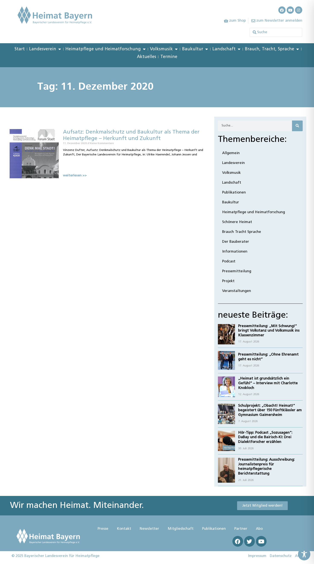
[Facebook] (282, 10)
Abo (259, 529)
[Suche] (297, 126)
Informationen (234, 251)
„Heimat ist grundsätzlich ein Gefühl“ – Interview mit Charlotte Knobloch (268, 383)
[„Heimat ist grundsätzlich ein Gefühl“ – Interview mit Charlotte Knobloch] (226, 386)
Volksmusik (161, 49)
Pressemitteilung (236, 271)
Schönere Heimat (237, 222)
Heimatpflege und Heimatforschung (103, 49)
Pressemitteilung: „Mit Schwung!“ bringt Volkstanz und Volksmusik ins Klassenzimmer (268, 330)
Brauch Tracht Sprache (241, 232)
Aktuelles (146, 57)
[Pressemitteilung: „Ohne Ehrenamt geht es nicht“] (226, 360)
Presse (103, 529)
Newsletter (149, 529)
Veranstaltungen (236, 291)
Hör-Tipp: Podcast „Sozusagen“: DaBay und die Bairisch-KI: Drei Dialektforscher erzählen (265, 437)
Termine (168, 57)
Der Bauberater (235, 242)
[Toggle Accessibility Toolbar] (304, 554)
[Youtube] (290, 10)
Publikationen (234, 192)
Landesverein (42, 49)
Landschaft (224, 49)
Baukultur (192, 49)
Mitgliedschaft (181, 529)
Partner (240, 529)
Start (20, 49)
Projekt (228, 281)
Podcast (228, 261)
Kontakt (124, 529)
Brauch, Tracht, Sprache (269, 49)
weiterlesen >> (75, 175)
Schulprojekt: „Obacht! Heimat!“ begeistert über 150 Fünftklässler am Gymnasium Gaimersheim (270, 410)
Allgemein (231, 153)
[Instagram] (298, 10)
